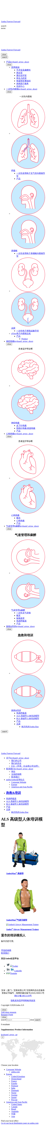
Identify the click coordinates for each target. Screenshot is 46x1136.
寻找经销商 (6, 950)
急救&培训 (13, 792)
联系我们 (5, 953)
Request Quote (7, 1014)
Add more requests (8, 1012)
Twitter (15, 966)
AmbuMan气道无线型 (16, 920)
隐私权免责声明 (18, 1000)
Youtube (13, 973)
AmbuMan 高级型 (15, 873)
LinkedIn (18, 971)
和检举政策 (30, 1000)
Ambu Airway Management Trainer (22, 929)
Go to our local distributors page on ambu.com (19, 1123)
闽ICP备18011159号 (23, 996)
